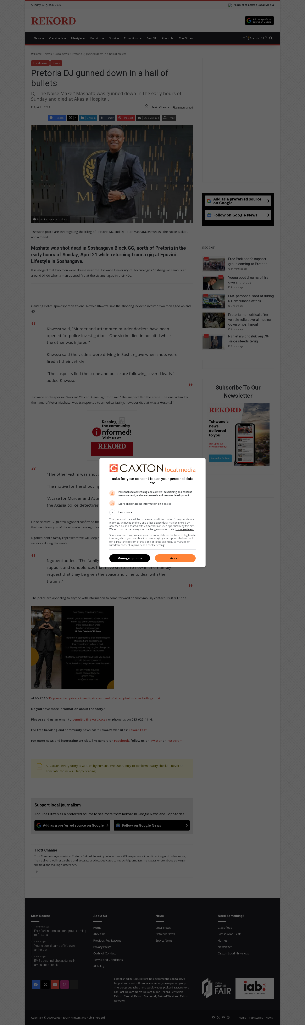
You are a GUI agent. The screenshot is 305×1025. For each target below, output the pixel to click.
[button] (152, 512)
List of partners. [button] (185, 529)
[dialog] (152, 512)
